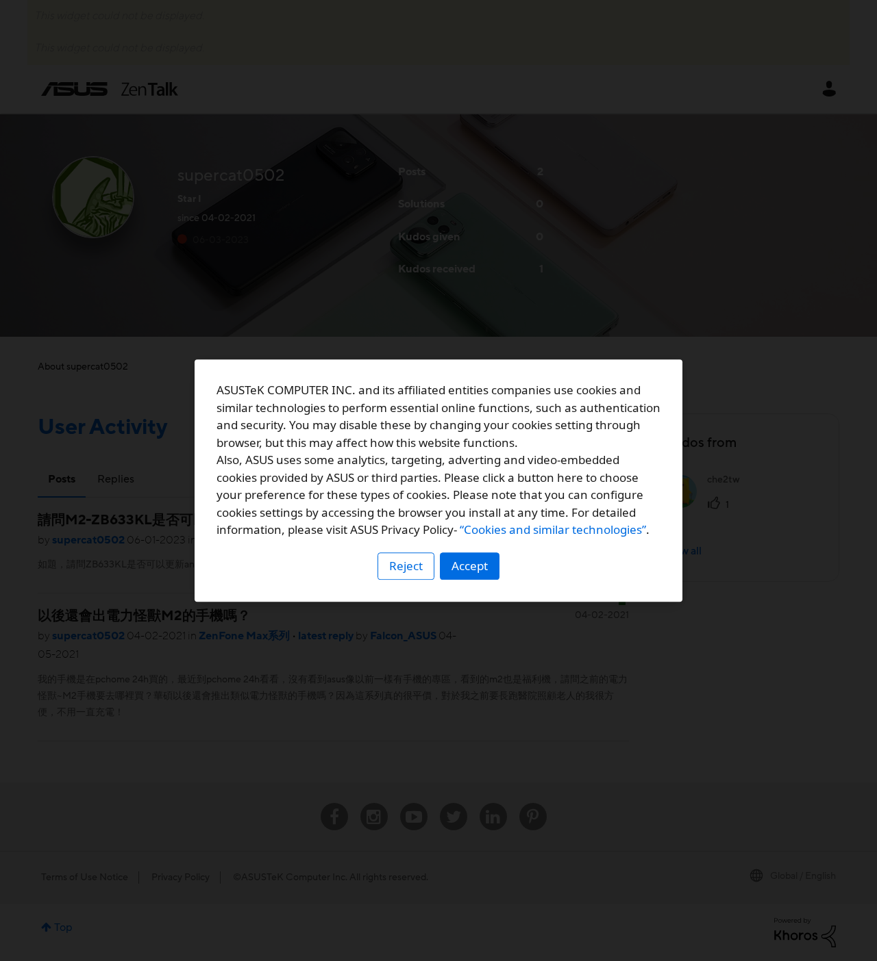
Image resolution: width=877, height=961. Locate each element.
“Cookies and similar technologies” (553, 529)
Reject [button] (406, 566)
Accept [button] (470, 566)
